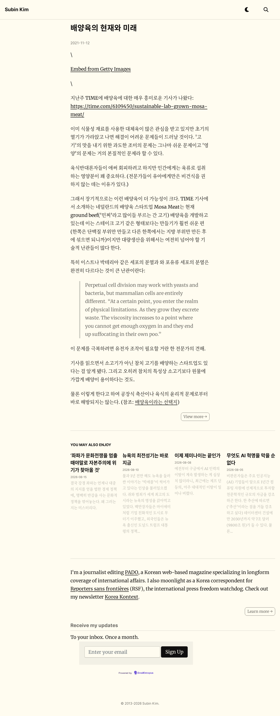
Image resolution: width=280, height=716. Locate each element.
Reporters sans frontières (99, 589)
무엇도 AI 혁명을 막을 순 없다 (251, 459)
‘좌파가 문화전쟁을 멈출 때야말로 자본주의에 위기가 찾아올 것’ (93, 463)
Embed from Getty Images (100, 69)
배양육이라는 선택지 (156, 402)
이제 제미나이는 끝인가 (197, 455)
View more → (195, 416)
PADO (131, 572)
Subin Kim (17, 9)
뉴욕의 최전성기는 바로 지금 (145, 459)
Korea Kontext (121, 597)
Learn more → (260, 611)
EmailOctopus (145, 673)
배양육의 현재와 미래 (103, 27)
